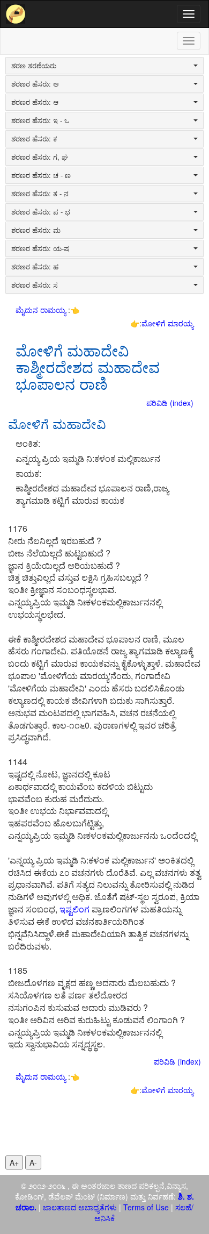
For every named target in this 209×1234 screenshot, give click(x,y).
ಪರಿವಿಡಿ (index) (169, 402)
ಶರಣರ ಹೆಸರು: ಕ (34, 139)
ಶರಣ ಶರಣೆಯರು (33, 65)
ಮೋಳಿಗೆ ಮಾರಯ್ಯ (167, 323)
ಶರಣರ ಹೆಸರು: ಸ (34, 285)
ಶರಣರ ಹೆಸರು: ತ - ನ (40, 193)
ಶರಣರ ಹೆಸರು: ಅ (35, 84)
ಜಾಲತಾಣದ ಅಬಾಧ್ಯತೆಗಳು (80, 1207)
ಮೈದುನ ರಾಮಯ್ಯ (42, 309)
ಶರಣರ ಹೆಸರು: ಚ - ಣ (41, 175)
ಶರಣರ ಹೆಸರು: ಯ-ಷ (40, 248)
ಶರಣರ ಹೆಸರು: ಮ (36, 230)
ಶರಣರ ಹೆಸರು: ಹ (34, 267)
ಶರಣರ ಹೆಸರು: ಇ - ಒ (40, 120)
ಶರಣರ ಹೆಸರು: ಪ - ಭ (40, 212)
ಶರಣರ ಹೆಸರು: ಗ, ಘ (39, 157)
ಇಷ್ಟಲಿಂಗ (74, 909)
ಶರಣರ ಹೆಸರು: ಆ (34, 102)
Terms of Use (146, 1207)
